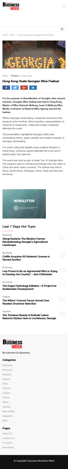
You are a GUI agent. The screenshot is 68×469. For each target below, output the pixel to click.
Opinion (6, 406)
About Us (7, 433)
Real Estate (8, 411)
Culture (6, 393)
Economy (7, 370)
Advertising (8, 447)
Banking (6, 374)
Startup (6, 379)
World (5, 402)
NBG (5, 420)
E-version (7, 442)
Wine (5, 383)
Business (7, 365)
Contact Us (8, 438)
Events (6, 397)
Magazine (7, 416)
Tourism (6, 388)
